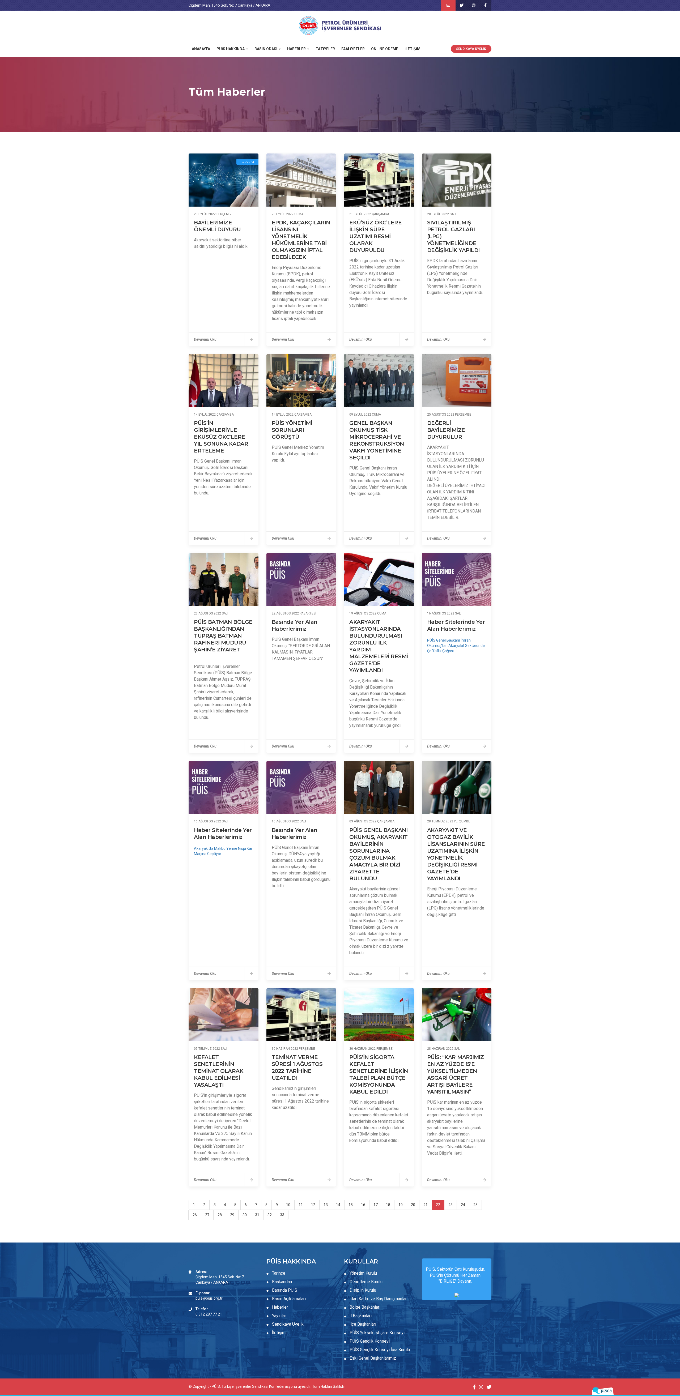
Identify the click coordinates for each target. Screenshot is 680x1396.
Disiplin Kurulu (362, 1290)
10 (288, 1205)
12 (313, 1205)
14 (338, 1205)
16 (363, 1205)
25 (475, 1205)
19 (400, 1205)
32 (269, 1215)
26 (195, 1215)
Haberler (279, 1307)
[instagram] (473, 5)
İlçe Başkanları (362, 1324)
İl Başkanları (360, 1315)
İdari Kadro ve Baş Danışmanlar (378, 1298)
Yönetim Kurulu (362, 1273)
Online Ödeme (384, 49)
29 (232, 1215)
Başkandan (281, 1281)
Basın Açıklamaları (288, 1298)
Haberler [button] (297, 49)
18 (388, 1205)
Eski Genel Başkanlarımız (372, 1358)
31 (257, 1215)
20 (413, 1205)
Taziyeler (325, 49)
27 (207, 1215)
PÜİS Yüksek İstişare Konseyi (376, 1332)
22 (438, 1205)
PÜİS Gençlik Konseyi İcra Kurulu (379, 1349)
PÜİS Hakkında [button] (230, 49)
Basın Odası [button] (266, 49)
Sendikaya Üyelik (471, 49)
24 (463, 1205)
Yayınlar (278, 1315)
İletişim (412, 49)
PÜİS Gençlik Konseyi (369, 1341)
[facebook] (485, 5)
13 (326, 1205)
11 (301, 1205)
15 (350, 1205)
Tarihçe (278, 1273)
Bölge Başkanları (364, 1307)
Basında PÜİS (284, 1290)
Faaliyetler (353, 49)
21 (425, 1205)
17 (375, 1205)
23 (450, 1205)
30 (245, 1215)
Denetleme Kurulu (365, 1281)
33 (282, 1215)
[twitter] (462, 5)
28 (220, 1215)
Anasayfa (201, 49)
